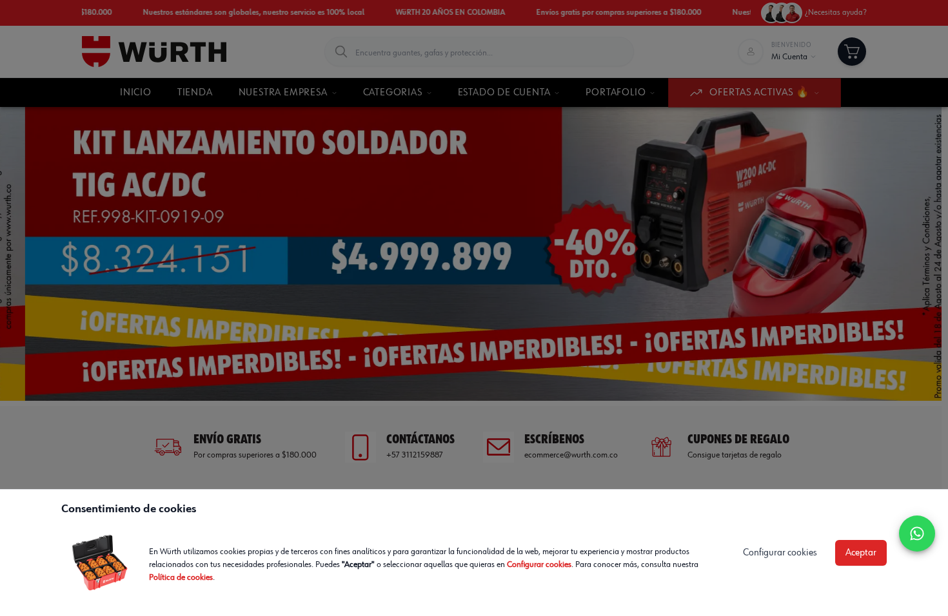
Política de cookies (181, 577)
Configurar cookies (539, 564)
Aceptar (860, 553)
